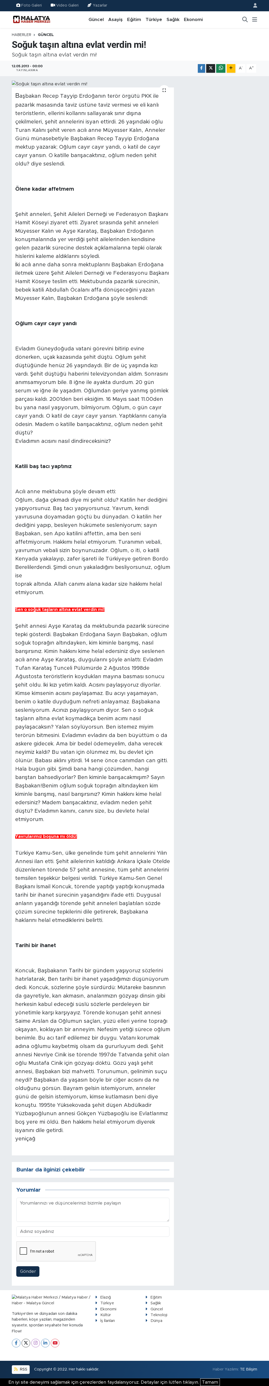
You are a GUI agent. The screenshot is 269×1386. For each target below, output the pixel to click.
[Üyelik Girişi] (253, 5)
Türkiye (154, 19)
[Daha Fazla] (231, 68)
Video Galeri (67, 5)
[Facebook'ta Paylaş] (201, 68)
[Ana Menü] (254, 19)
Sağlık (173, 19)
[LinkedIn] (45, 1343)
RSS (23, 1369)
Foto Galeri (31, 5)
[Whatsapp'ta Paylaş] (220, 68)
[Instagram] (35, 1343)
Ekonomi (193, 19)
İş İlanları (107, 1321)
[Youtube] (55, 1343)
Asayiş (115, 19)
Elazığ (105, 1297)
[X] (26, 1343)
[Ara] (245, 19)
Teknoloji (159, 1315)
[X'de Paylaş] (210, 68)
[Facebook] (16, 1343)
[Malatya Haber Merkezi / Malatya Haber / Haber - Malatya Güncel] (31, 19)
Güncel (96, 19)
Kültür (105, 1315)
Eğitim (134, 19)
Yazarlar (100, 5)
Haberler (21, 35)
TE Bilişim (248, 1369)
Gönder (28, 1271)
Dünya (156, 1321)
